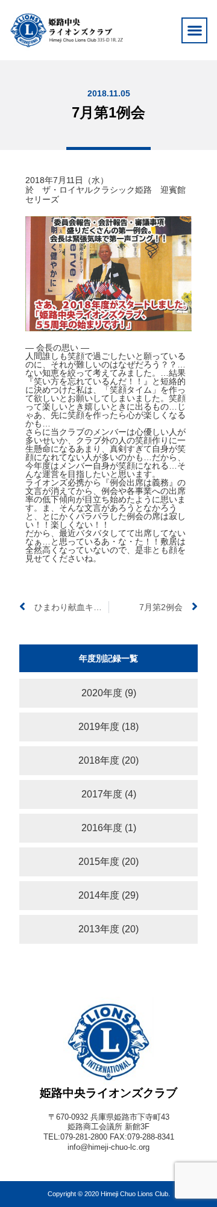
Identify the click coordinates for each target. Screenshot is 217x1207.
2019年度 (98, 727)
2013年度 (98, 929)
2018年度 (98, 760)
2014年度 (98, 895)
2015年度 (98, 861)
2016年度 (101, 828)
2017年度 (101, 794)
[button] (194, 30)
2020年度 (101, 693)
